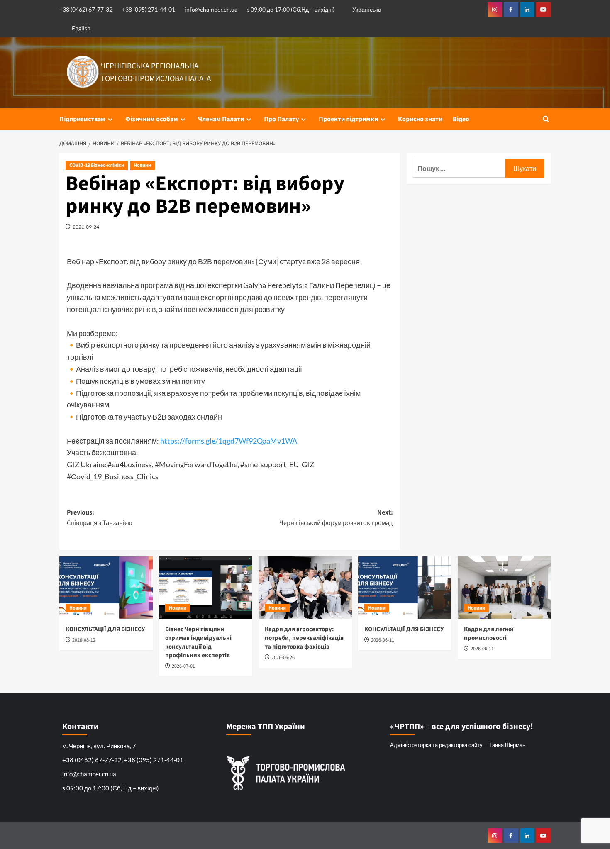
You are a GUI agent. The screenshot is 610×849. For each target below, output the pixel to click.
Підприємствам (82, 119)
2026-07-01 (183, 666)
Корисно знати (420, 119)
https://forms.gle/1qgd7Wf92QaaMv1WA (228, 440)
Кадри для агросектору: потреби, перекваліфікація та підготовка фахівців (304, 638)
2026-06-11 (382, 640)
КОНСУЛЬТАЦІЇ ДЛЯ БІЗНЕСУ (105, 629)
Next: (336, 518)
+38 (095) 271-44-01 (148, 9)
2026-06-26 (283, 657)
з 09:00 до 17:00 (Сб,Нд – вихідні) (290, 9)
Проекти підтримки (348, 119)
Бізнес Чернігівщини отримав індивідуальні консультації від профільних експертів (198, 642)
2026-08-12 (83, 640)
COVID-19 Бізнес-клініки (96, 165)
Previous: (99, 518)
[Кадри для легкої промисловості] (504, 587)
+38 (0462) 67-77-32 (85, 9)
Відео (461, 119)
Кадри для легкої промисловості (488, 633)
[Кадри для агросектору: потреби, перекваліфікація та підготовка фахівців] (305, 587)
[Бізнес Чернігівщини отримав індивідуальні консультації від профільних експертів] (205, 587)
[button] (546, 119)
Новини (142, 165)
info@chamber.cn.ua (211, 9)
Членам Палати (221, 119)
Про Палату (281, 119)
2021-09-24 (86, 227)
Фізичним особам (151, 119)
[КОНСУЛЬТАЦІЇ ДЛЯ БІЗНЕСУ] (106, 587)
